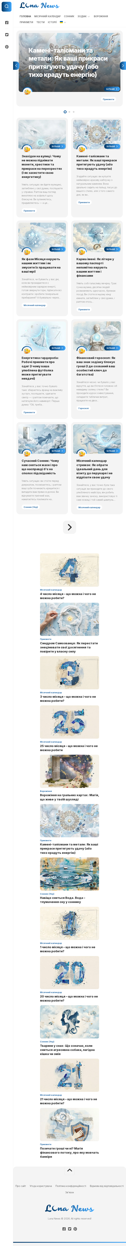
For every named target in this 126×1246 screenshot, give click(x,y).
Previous (16, 66)
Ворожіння (101, 16)
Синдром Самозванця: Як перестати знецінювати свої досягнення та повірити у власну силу (69, 647)
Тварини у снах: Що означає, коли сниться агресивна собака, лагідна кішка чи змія (67, 1050)
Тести (40, 22)
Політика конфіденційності (70, 1186)
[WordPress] (6, 34)
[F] (6, 22)
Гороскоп (83, 408)
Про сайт (20, 1186)
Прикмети (26, 22)
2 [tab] (69, 112)
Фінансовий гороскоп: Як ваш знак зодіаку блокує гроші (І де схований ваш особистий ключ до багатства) (95, 366)
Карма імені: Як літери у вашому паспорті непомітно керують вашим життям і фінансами (95, 267)
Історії (52, 22)
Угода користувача (41, 1186)
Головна (25, 16)
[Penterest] (6, 46)
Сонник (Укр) (31, 507)
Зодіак (82, 16)
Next (123, 66)
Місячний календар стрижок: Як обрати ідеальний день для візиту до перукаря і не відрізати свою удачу (94, 469)
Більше (110, 89)
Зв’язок (69, 1192)
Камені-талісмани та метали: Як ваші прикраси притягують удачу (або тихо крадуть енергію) (67, 36)
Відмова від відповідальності (107, 1186)
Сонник (69, 16)
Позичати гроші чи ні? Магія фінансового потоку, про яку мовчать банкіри (69, 1152)
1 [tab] (65, 111)
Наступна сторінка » (69, 527)
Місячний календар (47, 16)
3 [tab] (73, 112)
